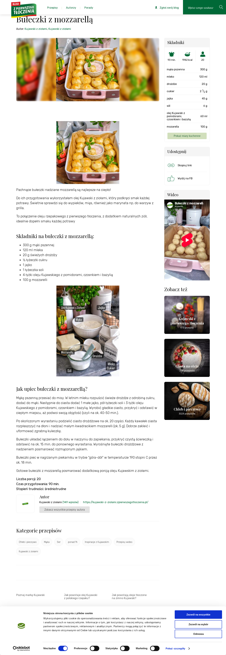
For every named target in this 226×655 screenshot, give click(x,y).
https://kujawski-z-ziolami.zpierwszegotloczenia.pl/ (115, 502)
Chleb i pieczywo (28, 542)
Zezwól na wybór (198, 624)
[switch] (94, 648)
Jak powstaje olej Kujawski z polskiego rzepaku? (80, 596)
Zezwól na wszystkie (198, 614)
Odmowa (198, 633)
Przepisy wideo (124, 542)
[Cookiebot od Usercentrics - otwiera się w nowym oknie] (21, 648)
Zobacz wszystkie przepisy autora (64, 509)
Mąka (46, 542)
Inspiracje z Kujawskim (97, 542)
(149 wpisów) (70, 502)
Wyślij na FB (185, 178)
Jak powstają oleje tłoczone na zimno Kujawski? (129, 596)
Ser (59, 542)
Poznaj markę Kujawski (30, 595)
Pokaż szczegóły (175, 648)
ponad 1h (72, 542)
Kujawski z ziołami (36, 28)
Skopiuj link (185, 165)
